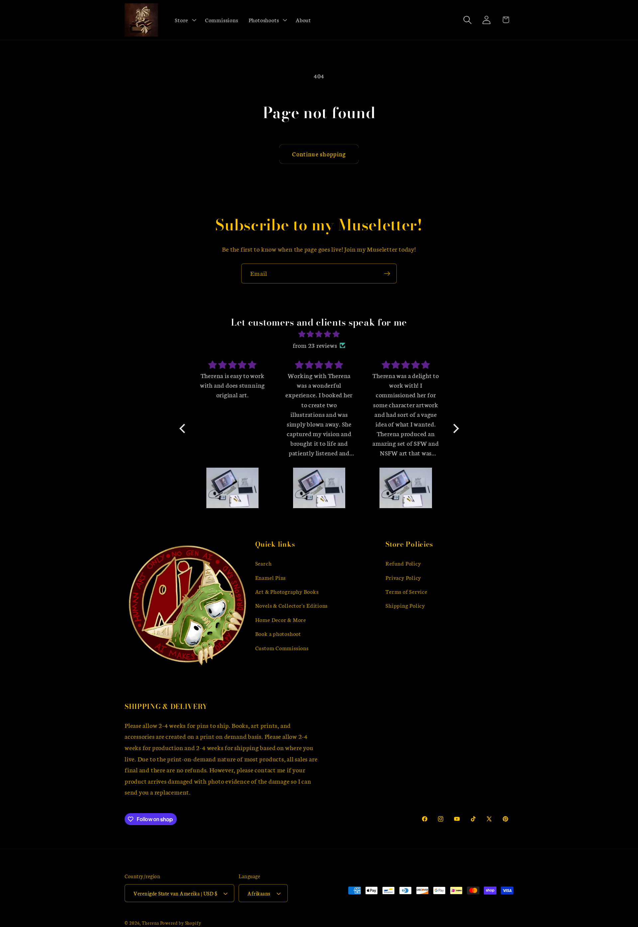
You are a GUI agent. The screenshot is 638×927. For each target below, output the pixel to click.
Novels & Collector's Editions (291, 605)
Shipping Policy (405, 605)
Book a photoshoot (278, 633)
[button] (185, 20)
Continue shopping (319, 154)
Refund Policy (403, 563)
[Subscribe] (386, 274)
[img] (319, 334)
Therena (150, 923)
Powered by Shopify (180, 923)
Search (263, 563)
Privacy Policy (403, 577)
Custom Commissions (282, 648)
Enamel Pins (270, 577)
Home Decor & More (280, 619)
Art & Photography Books (287, 591)
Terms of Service (406, 591)
